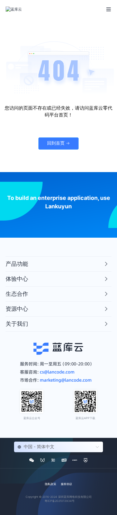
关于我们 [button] (17, 323)
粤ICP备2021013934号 (60, 501)
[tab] (58, 264)
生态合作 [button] (17, 293)
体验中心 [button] (17, 278)
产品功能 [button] (17, 263)
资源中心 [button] (17, 308)
